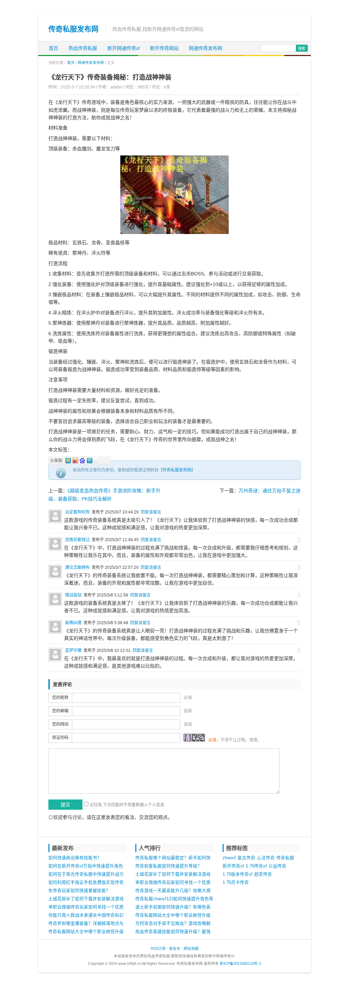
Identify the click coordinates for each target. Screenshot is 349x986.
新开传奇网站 (164, 48)
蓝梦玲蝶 (73, 650)
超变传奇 (263, 874)
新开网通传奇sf (123, 48)
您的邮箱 (60, 711)
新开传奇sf (233, 866)
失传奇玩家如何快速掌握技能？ (79, 890)
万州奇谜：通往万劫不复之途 (270, 490)
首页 (53, 48)
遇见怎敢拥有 (77, 567)
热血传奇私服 (83, 48)
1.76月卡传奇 (236, 882)
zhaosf (229, 857)
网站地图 (191, 948)
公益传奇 (277, 866)
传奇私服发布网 (73, 29)
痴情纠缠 (73, 622)
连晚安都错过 (77, 539)
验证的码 (60, 737)
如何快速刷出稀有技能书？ (75, 857)
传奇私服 (285, 857)
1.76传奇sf (256, 866)
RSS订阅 (158, 948)
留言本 (174, 948)
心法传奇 (266, 857)
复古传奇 (246, 857)
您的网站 (60, 724)
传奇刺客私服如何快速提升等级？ (168, 866)
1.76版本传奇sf (238, 874)
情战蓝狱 (73, 595)
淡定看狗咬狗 (77, 512)
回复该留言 (151, 512)
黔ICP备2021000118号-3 (240, 963)
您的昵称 (60, 697)
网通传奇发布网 (205, 48)
